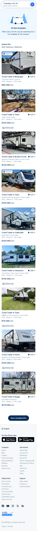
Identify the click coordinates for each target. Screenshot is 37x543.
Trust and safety (7, 491)
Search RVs (23, 450)
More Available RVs (18, 418)
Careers (4, 455)
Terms (4, 526)
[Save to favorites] (33, 54)
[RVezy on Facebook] (3, 506)
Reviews (4, 466)
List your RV (24, 453)
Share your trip (7, 499)
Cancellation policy (8, 497)
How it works (6, 481)
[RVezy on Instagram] (13, 506)
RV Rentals (23, 455)
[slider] (31, 76)
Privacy (10, 526)
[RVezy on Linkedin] (22, 506)
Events (22, 471)
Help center (24, 481)
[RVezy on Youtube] (8, 506)
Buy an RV (23, 458)
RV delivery (5, 484)
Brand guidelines (7, 460)
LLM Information (25, 486)
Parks (22, 473)
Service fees (6, 494)
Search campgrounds (27, 460)
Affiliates (5, 463)
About (4, 450)
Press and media (7, 458)
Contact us (23, 484)
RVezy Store (6, 468)
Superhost (23, 468)
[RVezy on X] (17, 506)
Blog (3, 453)
